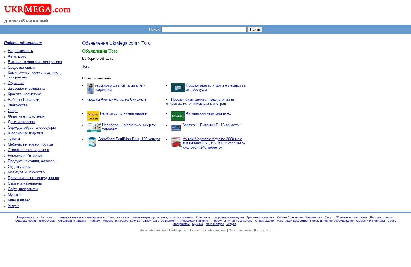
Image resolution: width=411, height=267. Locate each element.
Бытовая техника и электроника (35, 62)
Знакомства (18, 105)
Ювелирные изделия (25, 133)
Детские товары (21, 122)
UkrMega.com (178, 230)
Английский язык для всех (208, 113)
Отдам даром (19, 167)
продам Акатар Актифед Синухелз (116, 99)
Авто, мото (17, 56)
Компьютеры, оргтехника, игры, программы (162, 217)
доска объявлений (26, 20)
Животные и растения (26, 116)
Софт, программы (23, 189)
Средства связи (21, 67)
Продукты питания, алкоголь (32, 161)
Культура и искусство (26, 172)
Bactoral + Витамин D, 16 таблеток (211, 125)
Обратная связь (240, 230)
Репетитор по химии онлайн (123, 113)
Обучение (16, 83)
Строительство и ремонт (28, 150)
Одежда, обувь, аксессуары (32, 127)
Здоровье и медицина (26, 88)
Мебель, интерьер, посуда (30, 144)
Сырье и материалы (25, 183)
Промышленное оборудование (33, 178)
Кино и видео (19, 200)
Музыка (14, 194)
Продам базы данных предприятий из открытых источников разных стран (200, 101)
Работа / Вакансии (23, 99)
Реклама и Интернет (25, 155)
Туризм (14, 139)
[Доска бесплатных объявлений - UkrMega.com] (35, 13)
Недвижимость (20, 51)
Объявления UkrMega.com (109, 43)
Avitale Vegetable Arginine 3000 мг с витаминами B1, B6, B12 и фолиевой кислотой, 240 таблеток (214, 143)
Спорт (13, 111)
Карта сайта (262, 230)
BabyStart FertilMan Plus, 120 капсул (129, 139)
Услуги (13, 206)
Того (146, 43)
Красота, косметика (24, 94)
